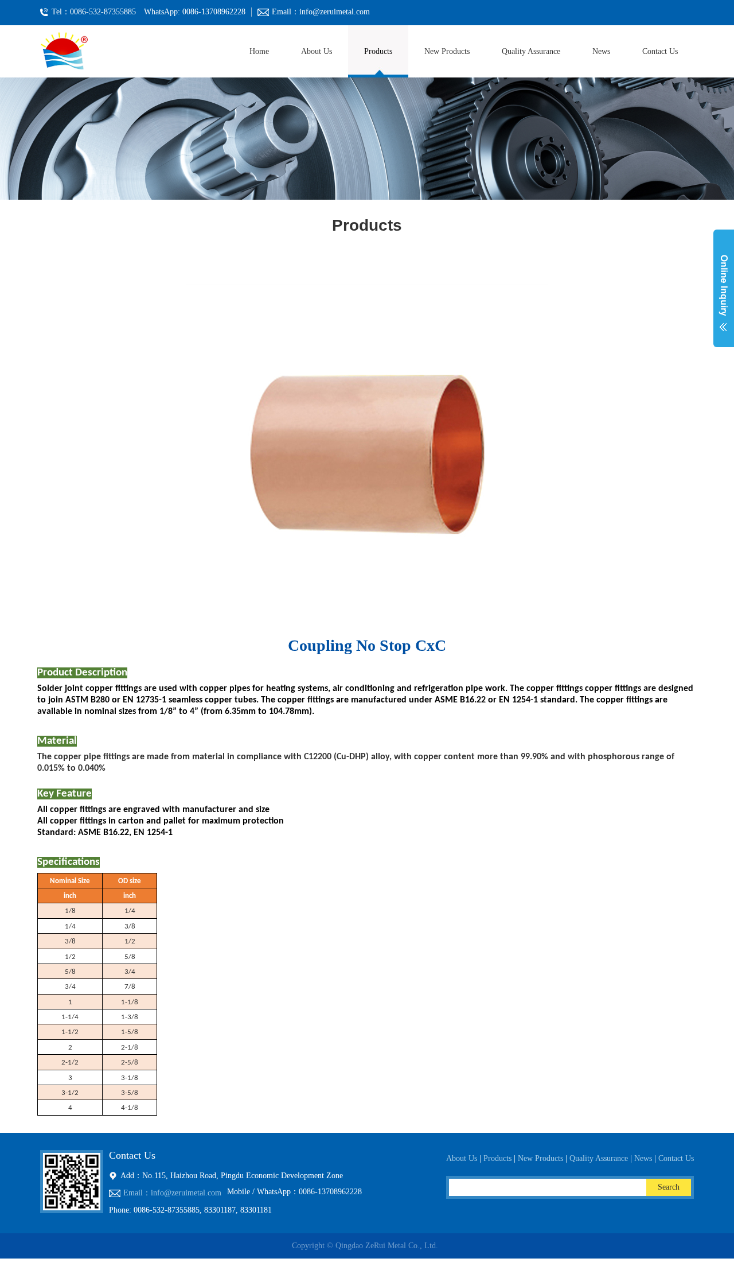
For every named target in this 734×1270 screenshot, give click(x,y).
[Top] (1, 1264)
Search (669, 1187)
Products (378, 51)
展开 (723, 295)
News (601, 51)
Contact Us (660, 51)
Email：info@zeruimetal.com (172, 1193)
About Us (316, 51)
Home (259, 51)
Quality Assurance (531, 51)
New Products (447, 51)
